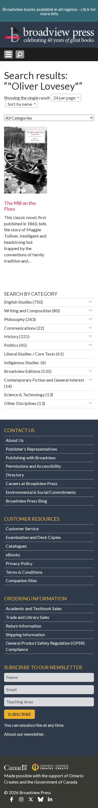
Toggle (90, 302)
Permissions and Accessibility (33, 466)
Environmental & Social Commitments (41, 492)
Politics (11, 345)
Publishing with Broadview (31, 457)
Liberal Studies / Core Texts (29, 353)
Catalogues (16, 545)
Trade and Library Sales (27, 617)
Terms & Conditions (24, 572)
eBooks (13, 554)
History (11, 336)
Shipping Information (25, 634)
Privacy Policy (19, 563)
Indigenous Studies (22, 362)
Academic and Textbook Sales (34, 608)
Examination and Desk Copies (33, 537)
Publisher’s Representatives (31, 448)
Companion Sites (21, 580)
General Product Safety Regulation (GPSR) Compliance (45, 646)
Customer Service (22, 528)
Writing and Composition (27, 310)
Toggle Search (20, 54)
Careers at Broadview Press (31, 483)
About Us (15, 440)
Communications (20, 327)
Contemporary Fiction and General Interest (44, 379)
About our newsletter (24, 734)
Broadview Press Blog (26, 500)
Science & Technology (24, 394)
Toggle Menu (8, 54)
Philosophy (14, 319)
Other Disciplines (20, 403)
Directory (15, 474)
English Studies (18, 301)
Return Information (23, 625)
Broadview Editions (22, 371)
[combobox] (66, 97)
